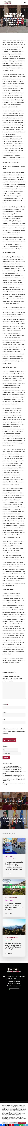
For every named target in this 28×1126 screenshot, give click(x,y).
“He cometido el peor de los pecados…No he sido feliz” (14, 779)
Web (4, 719)
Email (4, 712)
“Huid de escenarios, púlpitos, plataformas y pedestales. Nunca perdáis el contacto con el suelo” (12, 767)
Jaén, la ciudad (8, 10)
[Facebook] (2, 1125)
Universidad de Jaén (10, 859)
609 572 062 (11, 981)
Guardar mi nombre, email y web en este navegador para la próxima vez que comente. (14, 731)
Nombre (5, 704)
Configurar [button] (5, 1122)
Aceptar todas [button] (22, 1122)
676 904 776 (9, 978)
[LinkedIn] (16, 1125)
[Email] (25, 1125)
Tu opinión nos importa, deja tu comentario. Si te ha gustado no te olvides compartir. (12, 679)
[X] (7, 1125)
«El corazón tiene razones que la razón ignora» (14, 783)
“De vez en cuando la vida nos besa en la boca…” (14, 772)
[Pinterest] (11, 1125)
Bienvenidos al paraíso (11, 897)
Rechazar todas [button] (13, 1122)
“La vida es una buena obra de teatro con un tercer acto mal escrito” (13, 776)
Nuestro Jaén (20, 10)
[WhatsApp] (21, 1125)
